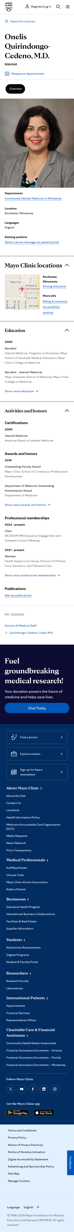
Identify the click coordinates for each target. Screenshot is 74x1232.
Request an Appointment (27, 73)
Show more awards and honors (25, 505)
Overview (15, 88)
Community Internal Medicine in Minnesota (33, 198)
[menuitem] (15, 89)
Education (15, 330)
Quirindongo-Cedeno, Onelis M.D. (31, 633)
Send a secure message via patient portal (32, 242)
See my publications (18, 595)
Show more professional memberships (30, 575)
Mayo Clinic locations (33, 265)
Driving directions (54, 286)
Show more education (19, 391)
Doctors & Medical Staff (20, 625)
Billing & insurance (55, 301)
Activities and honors (26, 411)
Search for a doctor (22, 21)
